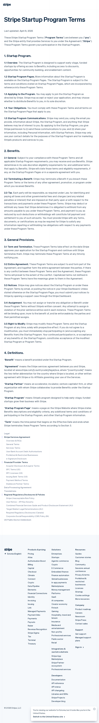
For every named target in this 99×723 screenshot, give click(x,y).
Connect (31, 579)
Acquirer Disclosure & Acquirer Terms (23, 466)
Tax (29, 636)
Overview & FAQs (14, 440)
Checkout (32, 571)
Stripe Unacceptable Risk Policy (20, 498)
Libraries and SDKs (60, 694)
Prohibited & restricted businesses (80, 581)
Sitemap (79, 591)
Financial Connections (37, 593)
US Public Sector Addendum (17, 519)
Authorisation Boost (37, 561)
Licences (79, 588)
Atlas (30, 557)
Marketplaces (58, 586)
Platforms (56, 593)
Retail (54, 642)
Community (80, 564)
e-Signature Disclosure (16, 458)
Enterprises (57, 553)
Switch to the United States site (48, 716)
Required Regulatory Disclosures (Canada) (25, 512)
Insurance (56, 621)
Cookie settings (82, 595)
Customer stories (83, 557)
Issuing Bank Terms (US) (17, 476)
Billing (30, 564)
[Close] (94, 709)
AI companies (58, 600)
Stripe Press (80, 620)
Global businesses (60, 579)
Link (29, 607)
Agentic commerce (60, 561)
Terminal (32, 640)
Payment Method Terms (17, 480)
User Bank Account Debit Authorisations (24, 451)
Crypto (31, 582)
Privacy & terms (82, 574)
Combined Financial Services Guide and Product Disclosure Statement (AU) (39, 505)
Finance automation (60, 575)
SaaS (54, 597)
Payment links (34, 615)
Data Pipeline (34, 586)
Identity (31, 597)
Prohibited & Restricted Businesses (22, 455)
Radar (30, 625)
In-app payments (59, 582)
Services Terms (13, 448)
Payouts (31, 622)
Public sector (57, 639)
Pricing (31, 553)
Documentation (58, 679)
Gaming (55, 611)
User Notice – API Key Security (19, 501)
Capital (31, 568)
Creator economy (59, 604)
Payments (32, 618)
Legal (7, 433)
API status (56, 686)
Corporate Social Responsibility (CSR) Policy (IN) (27, 516)
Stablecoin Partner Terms (17, 484)
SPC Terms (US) (13, 469)
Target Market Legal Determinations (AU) (24, 509)
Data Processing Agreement (17, 487)
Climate (31, 575)
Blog (77, 561)
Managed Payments (37, 611)
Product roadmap (83, 609)
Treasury (32, 643)
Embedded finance (60, 571)
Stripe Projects (58, 697)
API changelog (58, 690)
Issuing (31, 604)
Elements (32, 589)
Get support (80, 634)
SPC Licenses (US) (14, 473)
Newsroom (80, 616)
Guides (78, 553)
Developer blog (58, 701)
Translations (10, 491)
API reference (58, 683)
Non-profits (57, 632)
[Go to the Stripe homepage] (7, 549)
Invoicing (32, 600)
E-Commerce (57, 568)
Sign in (78, 647)
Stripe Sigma (33, 633)
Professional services (61, 635)
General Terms (12, 444)
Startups (55, 557)
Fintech (55, 607)
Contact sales (81, 623)
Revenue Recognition (37, 629)
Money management (61, 589)
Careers (78, 612)
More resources (82, 599)
